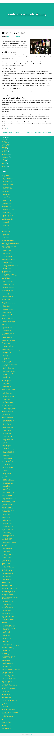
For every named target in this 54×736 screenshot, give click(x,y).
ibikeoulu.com (5, 454)
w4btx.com (4, 324)
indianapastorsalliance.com (8, 535)
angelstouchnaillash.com (7, 326)
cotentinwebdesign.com (7, 256)
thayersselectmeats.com (7, 556)
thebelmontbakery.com (7, 205)
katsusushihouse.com (7, 436)
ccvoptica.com (5, 630)
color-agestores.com (7, 374)
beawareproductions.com (8, 451)
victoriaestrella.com (6, 520)
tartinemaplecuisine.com (7, 467)
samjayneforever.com (7, 681)
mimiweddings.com (6, 722)
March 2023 (4, 166)
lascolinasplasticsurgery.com (8, 619)
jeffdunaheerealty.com (7, 594)
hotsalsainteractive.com (7, 184)
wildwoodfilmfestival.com (8, 245)
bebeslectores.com (6, 261)
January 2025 (4, 143)
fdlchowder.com (6, 615)
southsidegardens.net (7, 652)
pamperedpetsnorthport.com (9, 314)
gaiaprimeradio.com (6, 473)
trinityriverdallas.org (6, 361)
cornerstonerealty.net (7, 644)
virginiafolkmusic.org (7, 352)
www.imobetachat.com (7, 573)
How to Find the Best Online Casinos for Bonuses (38, 132)
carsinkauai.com (5, 687)
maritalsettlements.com (7, 491)
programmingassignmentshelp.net (10, 199)
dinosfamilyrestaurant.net (8, 264)
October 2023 (5, 156)
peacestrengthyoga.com (8, 596)
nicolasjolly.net (5, 432)
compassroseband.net (7, 548)
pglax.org (4, 497)
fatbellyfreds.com (6, 660)
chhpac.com (5, 715)
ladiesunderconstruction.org (8, 259)
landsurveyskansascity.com (8, 606)
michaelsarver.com (6, 335)
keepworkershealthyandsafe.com (9, 214)
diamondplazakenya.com (8, 672)
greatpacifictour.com (7, 519)
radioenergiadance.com (7, 236)
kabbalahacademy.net (7, 327)
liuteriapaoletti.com (6, 500)
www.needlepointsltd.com (8, 616)
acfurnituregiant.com (7, 189)
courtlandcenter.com (7, 523)
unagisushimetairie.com (7, 218)
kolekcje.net (5, 357)
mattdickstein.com (6, 575)
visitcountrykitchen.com (7, 484)
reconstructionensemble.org (8, 510)
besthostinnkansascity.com (8, 724)
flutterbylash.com (6, 694)
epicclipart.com (5, 225)
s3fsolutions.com (6, 273)
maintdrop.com (5, 228)
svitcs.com (4, 545)
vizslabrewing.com (6, 305)
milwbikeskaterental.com (8, 492)
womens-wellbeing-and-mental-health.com (12, 351)
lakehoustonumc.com (7, 578)
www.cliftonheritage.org (8, 621)
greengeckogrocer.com (7, 336)
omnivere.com (5, 191)
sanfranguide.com (6, 398)
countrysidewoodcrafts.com (8, 208)
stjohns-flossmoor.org (7, 506)
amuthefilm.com (5, 429)
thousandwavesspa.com (7, 522)
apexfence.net (5, 730)
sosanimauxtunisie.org (7, 231)
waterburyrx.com (6, 531)
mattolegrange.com (6, 479)
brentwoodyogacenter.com (8, 625)
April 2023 (4, 165)
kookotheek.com (6, 237)
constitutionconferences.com (9, 543)
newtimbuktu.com (6, 194)
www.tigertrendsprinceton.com (9, 588)
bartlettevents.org (6, 250)
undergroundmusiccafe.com (8, 727)
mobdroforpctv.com (7, 386)
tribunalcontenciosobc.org (8, 410)
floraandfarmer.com (6, 271)
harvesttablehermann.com (8, 267)
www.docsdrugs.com (7, 612)
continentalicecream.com (8, 420)
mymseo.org (5, 714)
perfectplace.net (6, 363)
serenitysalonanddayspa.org (8, 186)
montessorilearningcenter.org (9, 678)
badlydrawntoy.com (6, 576)
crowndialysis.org (6, 343)
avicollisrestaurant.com (7, 526)
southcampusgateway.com (8, 240)
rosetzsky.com (5, 441)
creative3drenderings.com (8, 568)
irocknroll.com (5, 293)
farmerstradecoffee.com (7, 569)
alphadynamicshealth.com (8, 693)
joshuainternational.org (7, 584)
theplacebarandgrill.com (7, 529)
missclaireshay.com (6, 174)
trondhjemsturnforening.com (8, 671)
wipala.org (4, 376)
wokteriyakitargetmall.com (8, 339)
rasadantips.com (5, 193)
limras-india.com (5, 175)
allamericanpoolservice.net (8, 346)
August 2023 (4, 159)
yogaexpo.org (5, 367)
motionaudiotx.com (6, 718)
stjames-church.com (6, 445)
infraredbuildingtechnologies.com (10, 265)
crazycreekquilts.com (7, 422)
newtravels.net (5, 202)
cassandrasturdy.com (7, 388)
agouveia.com (5, 711)
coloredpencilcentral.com (8, 284)
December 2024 (5, 144)
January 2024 (4, 152)
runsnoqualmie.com (6, 610)
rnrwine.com (5, 706)
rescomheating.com (6, 721)
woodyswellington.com (7, 659)
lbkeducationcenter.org (7, 360)
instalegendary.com (6, 212)
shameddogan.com (6, 565)
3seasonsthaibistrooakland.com (9, 364)
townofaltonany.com (7, 495)
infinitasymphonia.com (7, 433)
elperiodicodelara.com (7, 177)
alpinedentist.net (6, 234)
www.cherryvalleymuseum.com (9, 255)
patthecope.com (6, 544)
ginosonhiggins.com (6, 488)
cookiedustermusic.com (7, 509)
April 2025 (4, 140)
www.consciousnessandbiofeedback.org (11, 646)
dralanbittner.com (6, 307)
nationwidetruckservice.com (8, 516)
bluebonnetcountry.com (7, 224)
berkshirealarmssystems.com (8, 304)
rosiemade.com (5, 315)
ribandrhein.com (5, 355)
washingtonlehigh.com (7, 631)
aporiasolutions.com (6, 557)
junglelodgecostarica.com (8, 481)
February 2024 (5, 150)
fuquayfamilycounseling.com (8, 709)
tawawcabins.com (6, 298)
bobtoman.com (5, 230)
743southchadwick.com (7, 277)
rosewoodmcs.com (6, 641)
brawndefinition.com (7, 419)
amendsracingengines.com (8, 600)
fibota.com (4, 665)
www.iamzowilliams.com (7, 647)
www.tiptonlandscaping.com (8, 627)
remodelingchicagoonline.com (9, 624)
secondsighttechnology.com (8, 333)
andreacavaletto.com (7, 370)
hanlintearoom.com (6, 696)
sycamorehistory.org (6, 643)
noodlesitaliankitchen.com (8, 215)
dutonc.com (5, 476)
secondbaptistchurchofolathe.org (10, 712)
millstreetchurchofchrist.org (8, 689)
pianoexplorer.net (6, 650)
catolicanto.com (6, 358)
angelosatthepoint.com (7, 534)
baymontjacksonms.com (7, 494)
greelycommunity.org (7, 438)
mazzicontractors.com (7, 655)
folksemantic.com (6, 299)
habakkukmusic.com (6, 579)
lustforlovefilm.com (6, 430)
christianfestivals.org (7, 482)
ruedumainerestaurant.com (8, 439)
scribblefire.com (5, 366)
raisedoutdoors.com (6, 289)
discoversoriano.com (7, 394)
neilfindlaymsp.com (6, 525)
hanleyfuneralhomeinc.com (8, 320)
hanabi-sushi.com (6, 634)
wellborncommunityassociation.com (10, 243)
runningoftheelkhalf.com (7, 593)
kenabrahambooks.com (7, 426)
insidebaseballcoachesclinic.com (9, 686)
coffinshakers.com (6, 455)
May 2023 (4, 163)
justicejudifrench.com (7, 458)
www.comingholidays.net (8, 396)
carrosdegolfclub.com (7, 268)
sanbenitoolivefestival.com (8, 389)
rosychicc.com (5, 379)
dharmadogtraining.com (7, 717)
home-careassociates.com (8, 368)
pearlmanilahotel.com (7, 227)
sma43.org (4, 622)
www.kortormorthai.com (8, 601)
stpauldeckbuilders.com (7, 607)
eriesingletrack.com (6, 312)
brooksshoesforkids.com (7, 554)
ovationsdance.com (6, 354)
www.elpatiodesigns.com (8, 662)
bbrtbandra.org (5, 222)
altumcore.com (5, 550)
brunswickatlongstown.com (8, 466)
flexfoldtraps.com (6, 599)
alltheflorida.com (6, 684)
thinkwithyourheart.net (7, 290)
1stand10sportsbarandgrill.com (9, 323)
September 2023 (5, 157)
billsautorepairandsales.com (8, 675)
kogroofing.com (6, 233)
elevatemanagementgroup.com (9, 700)
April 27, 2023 (10, 36)
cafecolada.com (5, 392)
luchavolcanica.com (6, 513)
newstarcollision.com (7, 330)
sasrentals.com (5, 332)
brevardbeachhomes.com (8, 274)
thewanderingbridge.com (8, 460)
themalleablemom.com (7, 461)
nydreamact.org (5, 217)
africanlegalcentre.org (7, 435)
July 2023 (4, 160)
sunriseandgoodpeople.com (8, 501)
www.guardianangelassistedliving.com (11, 669)
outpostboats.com (6, 380)
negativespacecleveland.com (9, 498)
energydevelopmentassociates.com (10, 270)
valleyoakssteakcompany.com (9, 537)
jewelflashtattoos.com (7, 220)
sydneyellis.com (5, 342)
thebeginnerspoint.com (7, 395)
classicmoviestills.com (7, 391)
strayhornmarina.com (7, 416)
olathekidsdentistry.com (7, 318)
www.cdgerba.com (6, 666)
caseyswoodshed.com (7, 538)
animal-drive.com (6, 551)
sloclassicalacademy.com (8, 411)
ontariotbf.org (5, 211)
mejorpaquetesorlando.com (8, 321)
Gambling (9, 129)
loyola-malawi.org (6, 377)
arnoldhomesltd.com (7, 283)
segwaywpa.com (6, 559)
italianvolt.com (5, 302)
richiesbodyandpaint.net (7, 178)
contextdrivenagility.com (8, 453)
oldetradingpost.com (7, 258)
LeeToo (30, 734)
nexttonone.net (5, 581)
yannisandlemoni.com (7, 308)
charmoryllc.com (6, 399)
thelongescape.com (6, 478)
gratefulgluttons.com (7, 385)
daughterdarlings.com (7, 181)
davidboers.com (5, 572)
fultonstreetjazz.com (7, 249)
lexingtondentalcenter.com (8, 340)
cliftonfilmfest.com (6, 286)
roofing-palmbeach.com (7, 280)
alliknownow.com (6, 407)
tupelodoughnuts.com (7, 317)
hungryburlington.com (7, 464)
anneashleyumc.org (6, 604)
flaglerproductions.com (7, 417)
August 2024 (4, 147)
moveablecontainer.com (7, 252)
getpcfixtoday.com (6, 221)
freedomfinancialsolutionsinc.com (10, 597)
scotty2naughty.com (7, 447)
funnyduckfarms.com (7, 697)
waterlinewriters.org (6, 563)
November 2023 (5, 154)
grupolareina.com (6, 253)
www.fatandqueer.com (7, 603)
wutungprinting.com (6, 489)
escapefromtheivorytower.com (9, 276)
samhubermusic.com (6, 728)
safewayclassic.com (6, 206)
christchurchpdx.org (6, 425)
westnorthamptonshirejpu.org (9, 246)
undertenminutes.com (7, 190)
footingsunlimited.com (7, 609)
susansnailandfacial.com (7, 585)
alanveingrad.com (6, 486)
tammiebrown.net (6, 475)
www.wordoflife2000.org (8, 295)
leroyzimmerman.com (7, 702)
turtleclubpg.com (6, 517)
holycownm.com (6, 514)
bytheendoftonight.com (7, 382)
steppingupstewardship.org (8, 628)
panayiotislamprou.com (7, 239)
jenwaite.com (5, 699)
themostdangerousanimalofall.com (10, 404)
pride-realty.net (5, 691)
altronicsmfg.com (6, 196)
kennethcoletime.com (7, 463)
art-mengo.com (5, 472)
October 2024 (5, 146)
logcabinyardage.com (7, 571)
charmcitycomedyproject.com (9, 450)
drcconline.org (5, 528)
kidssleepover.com (6, 200)
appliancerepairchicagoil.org (8, 209)
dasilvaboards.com (6, 413)
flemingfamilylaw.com (7, 705)
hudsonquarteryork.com (7, 663)
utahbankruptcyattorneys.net (9, 292)
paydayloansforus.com (7, 203)
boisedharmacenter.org (7, 373)
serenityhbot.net (6, 582)
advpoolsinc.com (6, 532)
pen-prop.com (5, 587)
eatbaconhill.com (6, 197)
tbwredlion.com (5, 674)
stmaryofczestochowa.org (8, 457)
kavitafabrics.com (6, 512)
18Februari (18, 36)
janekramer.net (5, 469)
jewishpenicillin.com (6, 348)
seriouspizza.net (5, 547)
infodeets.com (5, 183)
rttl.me (3, 719)
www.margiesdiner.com (7, 613)
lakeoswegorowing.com (7, 708)
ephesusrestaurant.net (7, 658)
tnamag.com (5, 553)
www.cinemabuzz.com (7, 638)
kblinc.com (4, 311)
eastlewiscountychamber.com (9, 408)
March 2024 (4, 149)
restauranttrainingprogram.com (9, 345)
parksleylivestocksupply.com (8, 371)
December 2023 (5, 153)
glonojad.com (5, 442)
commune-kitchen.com (7, 427)
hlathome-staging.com (7, 338)
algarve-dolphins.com (7, 485)
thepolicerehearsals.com (7, 405)
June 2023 (4, 162)
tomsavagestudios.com (7, 349)
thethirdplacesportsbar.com (8, 656)
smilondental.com (6, 329)
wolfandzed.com (6, 635)
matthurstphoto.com (7, 683)
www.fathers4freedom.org (8, 590)
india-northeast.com (6, 279)
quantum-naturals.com (7, 677)
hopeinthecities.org (6, 383)
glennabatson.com (6, 414)
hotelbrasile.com (6, 248)
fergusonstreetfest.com (7, 680)
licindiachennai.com (6, 180)
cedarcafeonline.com (7, 187)
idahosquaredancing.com (8, 296)
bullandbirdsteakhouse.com (8, 618)
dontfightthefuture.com (7, 281)
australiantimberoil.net (7, 262)
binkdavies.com (5, 423)
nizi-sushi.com (5, 470)
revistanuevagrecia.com (7, 444)
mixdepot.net (5, 640)
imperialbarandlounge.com (8, 287)
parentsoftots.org (6, 566)
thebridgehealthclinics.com (8, 562)
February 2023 (5, 168)
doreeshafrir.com (6, 448)
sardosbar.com (5, 301)
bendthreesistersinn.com (7, 504)
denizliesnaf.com (6, 541)
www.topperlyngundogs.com (9, 591)
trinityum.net (5, 653)
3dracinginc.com (6, 401)
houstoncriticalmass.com (7, 402)
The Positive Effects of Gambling (12, 132)
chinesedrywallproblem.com (8, 503)
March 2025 (4, 141)
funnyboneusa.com (6, 507)
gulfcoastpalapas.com (7, 560)
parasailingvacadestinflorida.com (9, 690)
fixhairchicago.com (6, 540)
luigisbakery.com (6, 632)
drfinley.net (4, 703)
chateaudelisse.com (6, 242)
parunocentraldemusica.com (8, 668)
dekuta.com (5, 637)
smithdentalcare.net (6, 725)
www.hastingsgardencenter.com (9, 649)
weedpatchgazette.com (7, 309)
